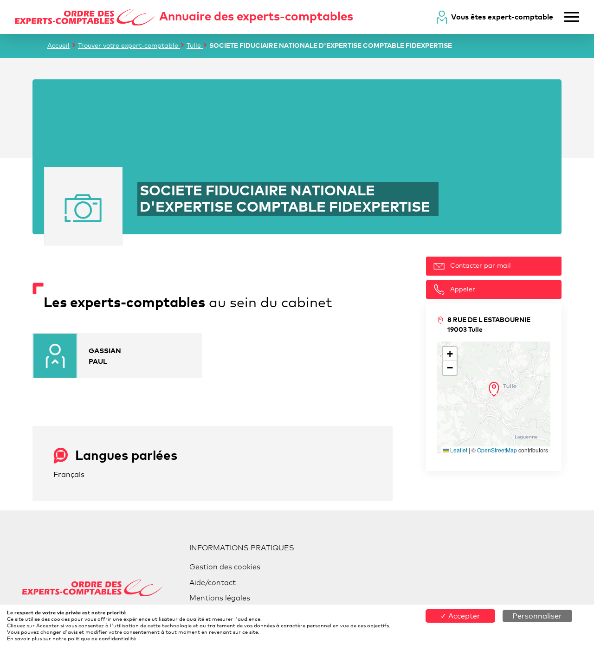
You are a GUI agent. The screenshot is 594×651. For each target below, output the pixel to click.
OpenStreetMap (497, 450)
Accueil (58, 45)
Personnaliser (537, 616)
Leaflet (458, 450)
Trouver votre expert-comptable (129, 45)
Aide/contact (212, 582)
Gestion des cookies (224, 566)
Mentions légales (219, 597)
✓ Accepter (460, 616)
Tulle (195, 45)
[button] (494, 389)
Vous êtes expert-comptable (502, 16)
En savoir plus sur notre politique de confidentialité (71, 638)
